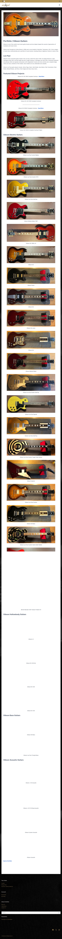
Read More (41, 76)
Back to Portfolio (7, 861)
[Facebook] (53, 929)
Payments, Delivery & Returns (7, 886)
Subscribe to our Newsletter (6, 919)
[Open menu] (59, 5)
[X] (56, 929)
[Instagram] (59, 929)
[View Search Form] (60, 1)
